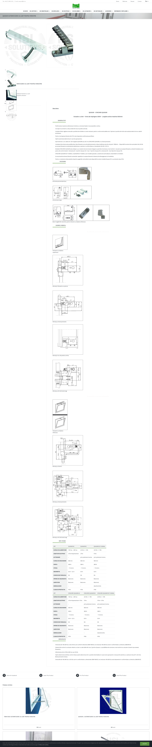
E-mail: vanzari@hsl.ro (20, 1)
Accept (145, 744)
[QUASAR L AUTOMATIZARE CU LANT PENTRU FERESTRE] (113, 701)
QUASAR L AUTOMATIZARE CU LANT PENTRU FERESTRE (93, 717)
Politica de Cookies (43, 745)
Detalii (39, 727)
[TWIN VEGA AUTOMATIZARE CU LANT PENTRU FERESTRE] (39, 701)
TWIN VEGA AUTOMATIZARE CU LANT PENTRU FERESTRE (19, 717)
